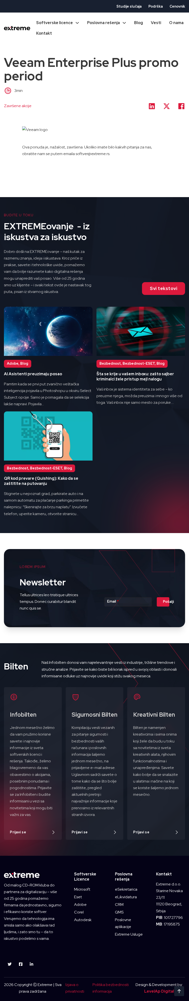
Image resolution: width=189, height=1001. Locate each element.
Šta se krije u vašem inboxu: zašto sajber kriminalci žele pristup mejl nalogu (135, 376)
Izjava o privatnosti (74, 988)
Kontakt (44, 33)
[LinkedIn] (152, 106)
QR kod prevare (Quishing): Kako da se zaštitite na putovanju (41, 481)
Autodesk (83, 919)
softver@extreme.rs (93, 153)
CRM (119, 904)
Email (113, 601)
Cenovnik (177, 6)
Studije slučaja (129, 6)
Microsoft (82, 889)
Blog (138, 22)
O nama (176, 22)
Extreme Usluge (129, 934)
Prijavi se (18, 832)
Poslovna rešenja (103, 22)
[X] (166, 106)
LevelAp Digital (159, 991)
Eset (78, 896)
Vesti (156, 22)
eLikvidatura (126, 896)
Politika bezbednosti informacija (111, 988)
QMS (119, 912)
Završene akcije (18, 105)
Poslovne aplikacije (123, 923)
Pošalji (166, 601)
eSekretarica (126, 889)
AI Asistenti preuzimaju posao (33, 374)
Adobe (80, 904)
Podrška (155, 6)
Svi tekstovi (163, 288)
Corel (79, 912)
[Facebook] (181, 106)
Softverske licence (54, 22)
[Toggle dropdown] (77, 23)
